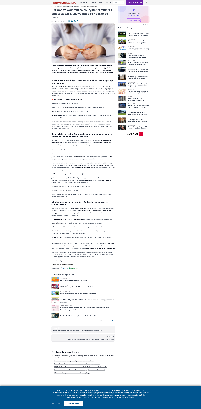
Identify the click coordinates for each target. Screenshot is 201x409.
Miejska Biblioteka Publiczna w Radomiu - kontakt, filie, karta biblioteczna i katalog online (80, 367)
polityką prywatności (106, 397)
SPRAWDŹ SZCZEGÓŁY (134, 20)
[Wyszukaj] (123, 2)
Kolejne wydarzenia (106, 321)
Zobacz (101, 2)
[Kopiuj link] (69, 21)
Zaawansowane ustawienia (124, 397)
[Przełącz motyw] (146, 2)
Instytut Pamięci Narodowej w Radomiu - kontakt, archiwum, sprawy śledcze (77, 364)
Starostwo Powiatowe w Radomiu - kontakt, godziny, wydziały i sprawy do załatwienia (79, 370)
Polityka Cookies (56, 403)
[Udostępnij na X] (75, 21)
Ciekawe (93, 2)
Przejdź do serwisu (73, 403)
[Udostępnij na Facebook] (77, 21)
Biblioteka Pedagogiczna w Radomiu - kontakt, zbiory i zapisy (72, 373)
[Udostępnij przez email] (72, 21)
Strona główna (55, 6)
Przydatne (83, 2)
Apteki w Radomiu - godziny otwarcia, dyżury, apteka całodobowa (74, 361)
